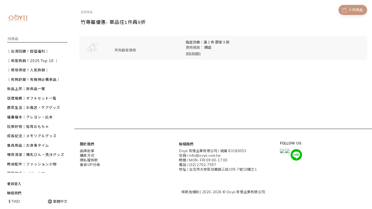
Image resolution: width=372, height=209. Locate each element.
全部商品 (87, 12)
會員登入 (14, 184)
